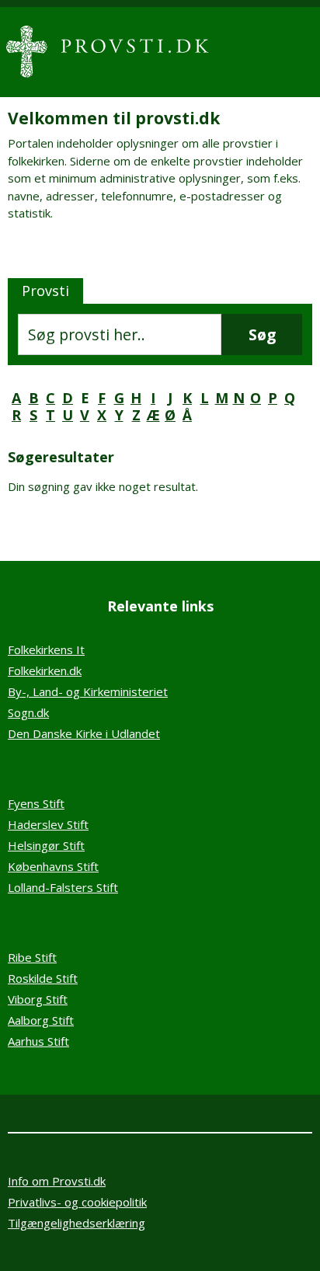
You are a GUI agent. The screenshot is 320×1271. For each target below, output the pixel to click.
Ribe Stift (32, 957)
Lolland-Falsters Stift (63, 887)
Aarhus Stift (38, 1041)
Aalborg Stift (41, 1020)
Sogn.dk (28, 712)
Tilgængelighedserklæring (76, 1223)
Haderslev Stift (48, 824)
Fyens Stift (36, 803)
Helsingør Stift (46, 845)
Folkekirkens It (46, 649)
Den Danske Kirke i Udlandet (84, 733)
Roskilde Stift (43, 978)
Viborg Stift (38, 999)
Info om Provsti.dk (57, 1181)
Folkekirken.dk (45, 670)
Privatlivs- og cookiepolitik (77, 1202)
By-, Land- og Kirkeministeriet (88, 691)
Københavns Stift (53, 866)
